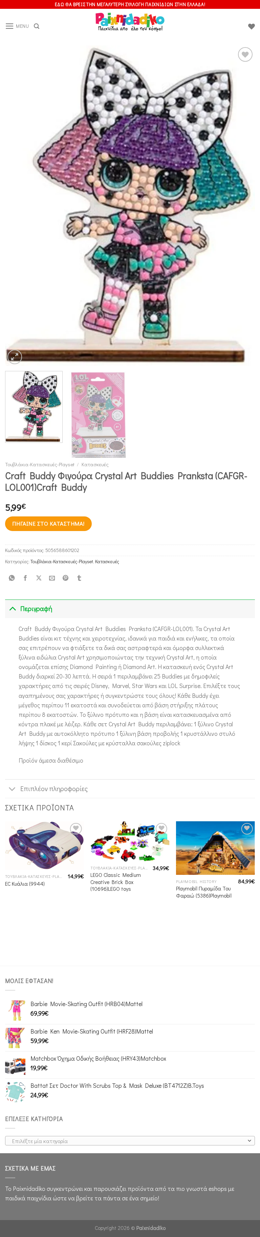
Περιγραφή (36, 608)
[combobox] (130, 1140)
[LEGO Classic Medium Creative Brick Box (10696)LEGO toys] (129, 841)
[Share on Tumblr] (79, 578)
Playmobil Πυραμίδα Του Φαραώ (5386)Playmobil (204, 892)
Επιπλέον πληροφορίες (54, 788)
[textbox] (128, 1141)
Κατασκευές (95, 464)
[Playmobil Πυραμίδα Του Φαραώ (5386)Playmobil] (215, 848)
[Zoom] (14, 357)
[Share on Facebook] (25, 578)
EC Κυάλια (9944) (25, 883)
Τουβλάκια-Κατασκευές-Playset (39, 464)
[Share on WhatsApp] (12, 578)
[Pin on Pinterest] (66, 578)
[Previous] (19, 206)
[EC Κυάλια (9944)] (44, 845)
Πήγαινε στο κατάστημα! (48, 523)
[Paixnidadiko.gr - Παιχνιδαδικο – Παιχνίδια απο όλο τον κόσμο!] (130, 26)
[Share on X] (38, 578)
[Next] (241, 206)
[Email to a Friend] (52, 578)
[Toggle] (12, 609)
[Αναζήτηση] (36, 26)
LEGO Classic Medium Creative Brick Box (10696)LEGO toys (115, 881)
